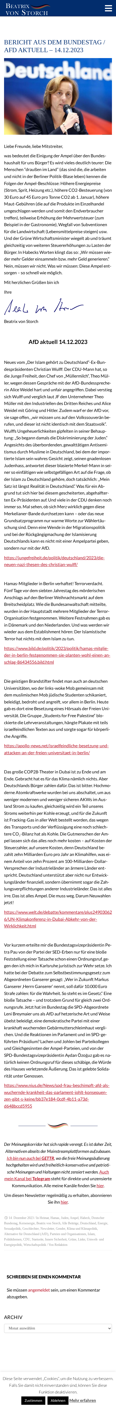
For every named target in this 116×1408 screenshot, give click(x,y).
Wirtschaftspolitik (34, 1245)
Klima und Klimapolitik (82, 1229)
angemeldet (39, 1289)
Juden (65, 1218)
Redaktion (60, 1245)
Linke (81, 1239)
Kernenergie (27, 1223)
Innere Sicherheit (56, 1239)
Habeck (85, 1218)
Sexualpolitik (12, 1229)
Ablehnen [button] (58, 1400)
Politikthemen (13, 1239)
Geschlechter (30, 1229)
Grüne (72, 1239)
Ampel (74, 1218)
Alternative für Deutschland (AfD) (26, 1234)
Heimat (44, 1218)
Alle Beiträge (70, 1223)
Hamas (54, 1218)
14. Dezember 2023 (21, 1218)
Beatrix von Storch (48, 1223)
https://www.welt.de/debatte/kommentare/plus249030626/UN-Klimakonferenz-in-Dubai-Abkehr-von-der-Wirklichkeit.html (58, 918)
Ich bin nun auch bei (30, 1158)
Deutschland (88, 1223)
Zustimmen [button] (33, 1400)
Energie (102, 1223)
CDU (26, 1239)
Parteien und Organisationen (68, 1234)
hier (100, 1185)
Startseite (37, 1239)
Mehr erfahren (82, 1400)
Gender (60, 1229)
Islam (91, 1234)
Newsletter (47, 1229)
